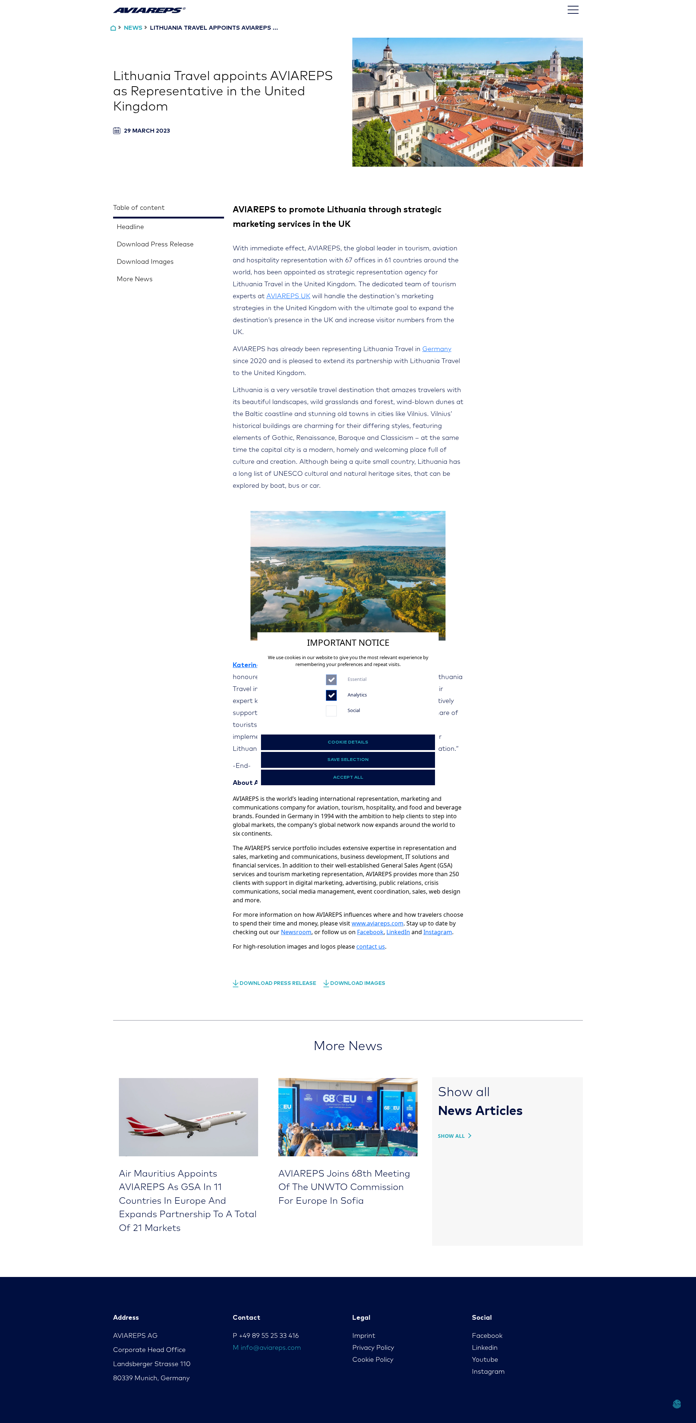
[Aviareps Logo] (149, 10)
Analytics (357, 694)
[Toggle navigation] (573, 9)
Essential (357, 679)
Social (354, 710)
